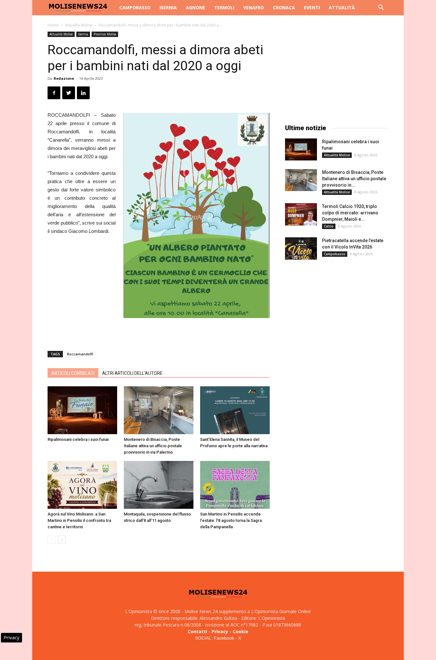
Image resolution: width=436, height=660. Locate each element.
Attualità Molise (79, 25)
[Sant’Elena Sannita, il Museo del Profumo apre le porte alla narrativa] (235, 410)
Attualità (342, 7)
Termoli (224, 7)
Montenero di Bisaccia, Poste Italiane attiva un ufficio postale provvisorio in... (354, 179)
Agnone (195, 7)
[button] (380, 8)
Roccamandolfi (80, 354)
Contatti (197, 631)
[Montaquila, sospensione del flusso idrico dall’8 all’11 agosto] (158, 485)
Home (53, 25)
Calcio (329, 226)
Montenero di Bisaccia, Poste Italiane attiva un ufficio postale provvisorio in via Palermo (153, 446)
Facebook (224, 638)
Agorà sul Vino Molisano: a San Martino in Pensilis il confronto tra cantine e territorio (79, 520)
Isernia (168, 7)
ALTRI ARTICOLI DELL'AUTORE (132, 373)
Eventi (312, 7)
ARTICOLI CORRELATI (72, 373)
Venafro (253, 7)
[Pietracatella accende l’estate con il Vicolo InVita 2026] (301, 248)
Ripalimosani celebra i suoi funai (78, 439)
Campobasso (135, 7)
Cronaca (284, 7)
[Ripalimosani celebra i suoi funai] (82, 410)
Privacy (220, 631)
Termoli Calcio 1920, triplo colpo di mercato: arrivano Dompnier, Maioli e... (350, 213)
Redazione (64, 78)
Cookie (240, 631)
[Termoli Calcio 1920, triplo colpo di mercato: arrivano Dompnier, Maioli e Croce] (301, 214)
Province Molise (105, 34)
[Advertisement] (158, 329)
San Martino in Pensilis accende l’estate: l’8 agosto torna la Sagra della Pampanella (231, 520)
